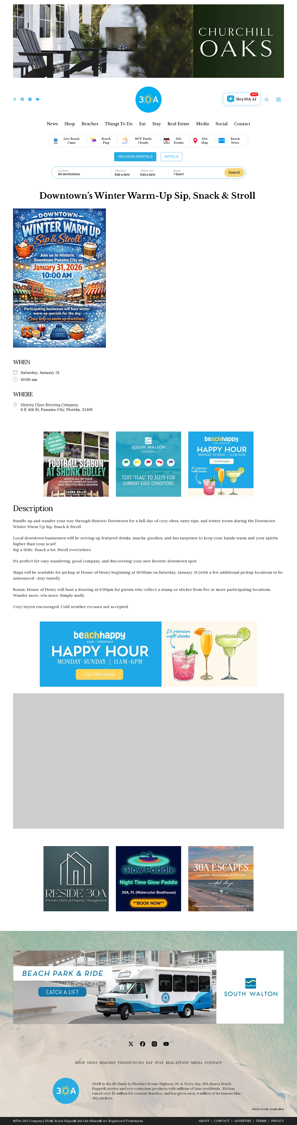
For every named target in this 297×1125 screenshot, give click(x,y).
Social (221, 124)
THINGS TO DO (131, 1063)
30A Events (179, 141)
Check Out (147, 170)
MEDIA (196, 1063)
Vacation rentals (135, 156)
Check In (120, 170)
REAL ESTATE (177, 1063)
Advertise (242, 1121)
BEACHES (107, 1063)
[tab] (135, 156)
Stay (156, 124)
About (204, 1121)
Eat (142, 124)
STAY (159, 1063)
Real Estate (178, 124)
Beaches (90, 124)
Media (202, 124)
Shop (69, 124)
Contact (242, 124)
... (127, 174)
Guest (177, 170)
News (52, 124)
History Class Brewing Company (49, 404)
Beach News (235, 141)
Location (63, 170)
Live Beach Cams (71, 141)
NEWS (92, 1063)
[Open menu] (278, 99)
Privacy (277, 1121)
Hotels (171, 156)
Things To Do (119, 124)
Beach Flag (106, 141)
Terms (261, 1121)
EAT (149, 1063)
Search (234, 172)
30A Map (204, 141)
